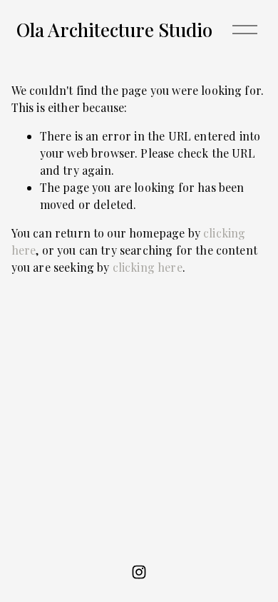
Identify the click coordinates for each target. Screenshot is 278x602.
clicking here (147, 267)
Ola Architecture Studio (114, 29)
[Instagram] (139, 572)
